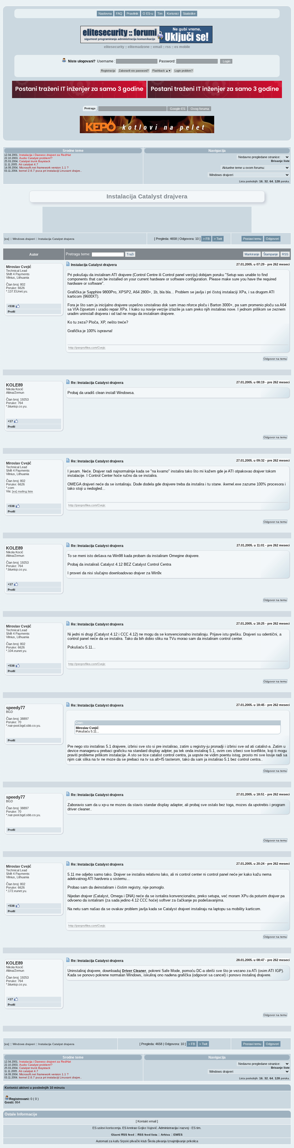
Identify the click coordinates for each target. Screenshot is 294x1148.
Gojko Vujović (147, 1128)
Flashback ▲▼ (161, 70)
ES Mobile (182, 47)
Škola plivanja (157, 1141)
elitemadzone (139, 47)
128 (277, 181)
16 (261, 181)
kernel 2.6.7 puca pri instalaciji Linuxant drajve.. (50, 170)
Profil (11, 311)
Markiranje (252, 254)
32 (266, 181)
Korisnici (173, 13)
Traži (130, 254)
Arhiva (165, 1134)
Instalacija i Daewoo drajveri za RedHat (45, 154)
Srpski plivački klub (133, 1141)
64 (271, 181)
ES (181, 1134)
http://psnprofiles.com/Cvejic (86, 347)
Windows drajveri (24, 238)
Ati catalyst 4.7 (28, 164)
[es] (6, 238)
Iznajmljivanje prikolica (182, 1141)
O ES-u (148, 13)
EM (175, 1134)
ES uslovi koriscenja (106, 1128)
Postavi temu (252, 238)
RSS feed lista (147, 1134)
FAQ (119, 13)
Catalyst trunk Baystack (34, 161)
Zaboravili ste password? (134, 70)
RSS (168, 47)
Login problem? (184, 70)
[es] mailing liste (22, 491)
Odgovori (272, 238)
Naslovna (105, 13)
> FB (206, 238)
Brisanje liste (280, 160)
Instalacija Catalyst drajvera (56, 238)
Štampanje (270, 254)
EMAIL (157, 47)
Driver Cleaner (134, 971)
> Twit (218, 238)
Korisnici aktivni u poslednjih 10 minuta (35, 1087)
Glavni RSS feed (122, 1134)
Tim (160, 13)
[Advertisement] (147, 220)
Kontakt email (147, 1121)
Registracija (108, 70)
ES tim (196, 1128)
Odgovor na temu (275, 358)
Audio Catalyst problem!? (36, 158)
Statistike (189, 13)
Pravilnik (132, 13)
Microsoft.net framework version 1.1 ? (44, 167)
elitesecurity (114, 47)
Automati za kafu (107, 1141)
